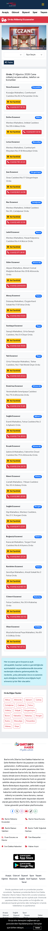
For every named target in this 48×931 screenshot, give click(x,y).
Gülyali (17, 710)
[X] (17, 811)
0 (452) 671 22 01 (17, 526)
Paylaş (10, 62)
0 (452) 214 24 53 (17, 466)
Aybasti (29, 700)
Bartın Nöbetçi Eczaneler (9, 820)
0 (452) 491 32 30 (17, 222)
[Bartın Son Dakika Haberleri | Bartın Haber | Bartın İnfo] (11, 4)
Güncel (15, 12)
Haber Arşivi (33, 846)
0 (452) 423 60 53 (18, 587)
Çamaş (38, 700)
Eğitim (5, 879)
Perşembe (30, 721)
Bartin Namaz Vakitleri (9, 829)
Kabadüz (17, 716)
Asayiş (5, 12)
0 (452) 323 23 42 (17, 376)
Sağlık (22, 879)
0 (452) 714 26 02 (17, 436)
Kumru (7, 721)
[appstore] (24, 858)
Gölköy (8, 710)
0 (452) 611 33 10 (33, 132)
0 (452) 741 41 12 (17, 647)
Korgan (39, 716)
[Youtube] (26, 811)
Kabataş (28, 716)
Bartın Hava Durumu (37, 819)
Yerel (24, 882)
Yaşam (43, 12)
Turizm (42, 879)
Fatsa (30, 705)
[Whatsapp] (35, 811)
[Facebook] (12, 811)
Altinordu (18, 700)
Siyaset (26, 12)
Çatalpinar (9, 705)
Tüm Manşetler (34, 837)
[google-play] (24, 866)
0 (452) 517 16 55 (17, 107)
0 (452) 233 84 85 (18, 286)
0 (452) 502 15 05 (17, 316)
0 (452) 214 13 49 (17, 406)
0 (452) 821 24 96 (17, 192)
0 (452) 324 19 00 (17, 346)
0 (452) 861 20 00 (17, 496)
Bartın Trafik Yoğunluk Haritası (35, 829)
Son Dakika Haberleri (13, 846)
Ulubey (8, 726)
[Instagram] (22, 811)
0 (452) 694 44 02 (18, 617)
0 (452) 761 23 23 (17, 162)
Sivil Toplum (31, 879)
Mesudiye (18, 721)
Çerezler (28, 928)
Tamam (37, 928)
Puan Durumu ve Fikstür (10, 838)
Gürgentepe (29, 710)
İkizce (7, 716)
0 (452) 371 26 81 (17, 252)
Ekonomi (13, 879)
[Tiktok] (31, 811)
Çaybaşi (21, 705)
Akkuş (7, 700)
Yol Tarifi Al (15, 102)
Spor (35, 12)
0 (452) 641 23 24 (17, 557)
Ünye (17, 726)
